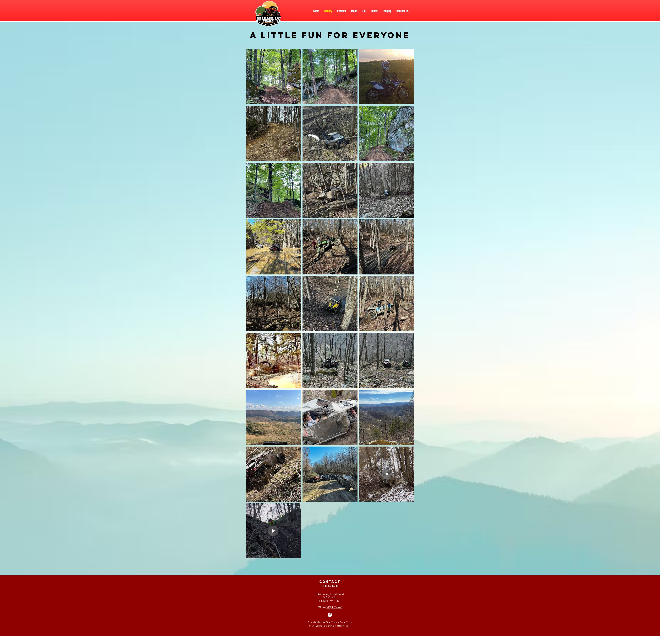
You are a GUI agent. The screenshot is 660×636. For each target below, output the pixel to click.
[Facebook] (330, 615)
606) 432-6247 (334, 607)
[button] (387, 11)
